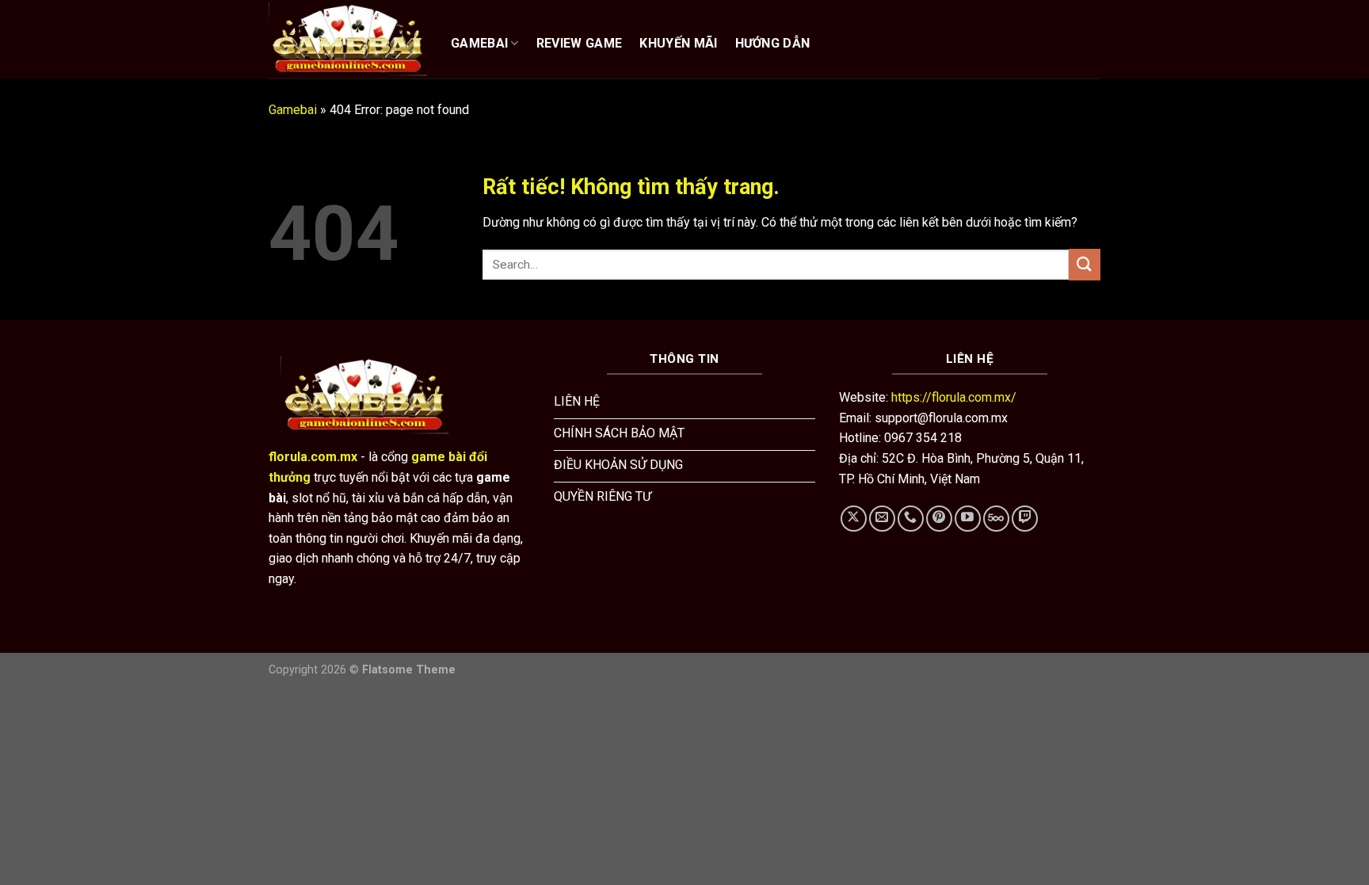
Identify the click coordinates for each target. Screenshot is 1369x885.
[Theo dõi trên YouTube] (968, 518)
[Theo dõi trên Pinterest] (939, 518)
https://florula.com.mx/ (953, 397)
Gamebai (293, 109)
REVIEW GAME (579, 43)
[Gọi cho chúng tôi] (911, 518)
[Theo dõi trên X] (854, 518)
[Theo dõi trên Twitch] (1025, 518)
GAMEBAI (479, 43)
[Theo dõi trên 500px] (996, 518)
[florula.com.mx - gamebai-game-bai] (348, 39)
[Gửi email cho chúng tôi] (882, 518)
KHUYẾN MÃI (678, 43)
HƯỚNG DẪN (772, 43)
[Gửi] (1084, 264)
